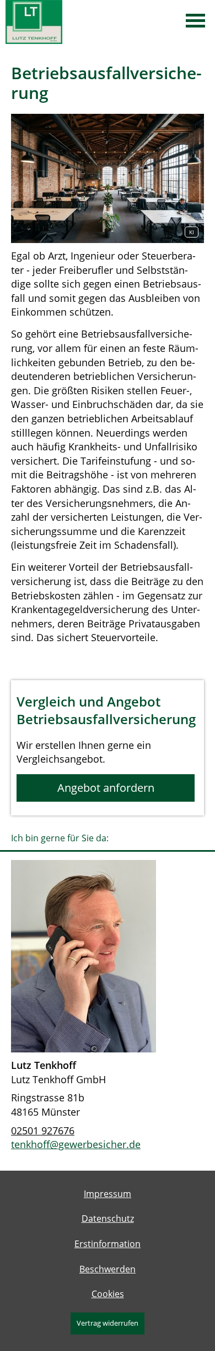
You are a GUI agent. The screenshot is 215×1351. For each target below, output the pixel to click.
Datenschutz (108, 1218)
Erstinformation (107, 1244)
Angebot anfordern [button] (105, 787)
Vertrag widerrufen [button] (107, 1323)
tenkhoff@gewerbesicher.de (76, 1144)
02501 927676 (42, 1130)
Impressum (107, 1194)
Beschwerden (107, 1269)
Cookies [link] (108, 1294)
